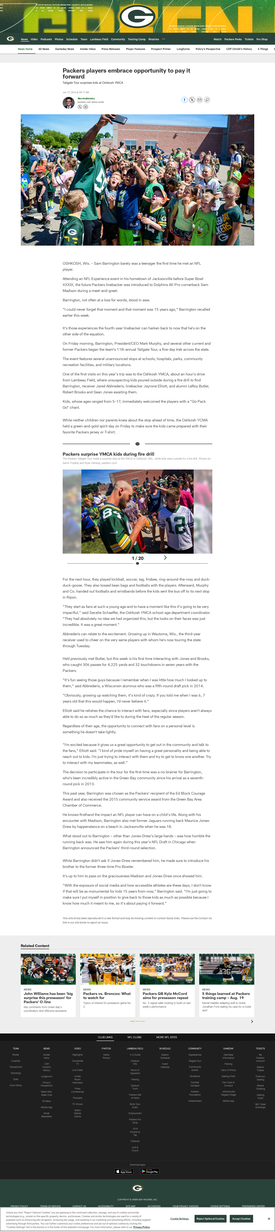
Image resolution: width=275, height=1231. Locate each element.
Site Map (131, 1206)
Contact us (79, 1206)
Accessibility (106, 1206)
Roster (16, 1054)
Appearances (195, 1054)
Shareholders (195, 1101)
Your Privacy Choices (185, 1206)
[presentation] (252, 1022)
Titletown (135, 1141)
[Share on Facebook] (185, 101)
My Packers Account (260, 1057)
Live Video (77, 1070)
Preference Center (253, 1206)
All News (46, 1101)
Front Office (16, 1085)
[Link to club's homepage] (10, 38)
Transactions (15, 1066)
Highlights (77, 1054)
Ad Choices (154, 1206)
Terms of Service (50, 1206)
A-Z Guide (135, 1054)
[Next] (165, 557)
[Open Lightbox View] (137, 520)
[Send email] (200, 101)
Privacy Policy (19, 1206)
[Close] (269, 1219)
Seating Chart (228, 1076)
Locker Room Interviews (78, 1079)
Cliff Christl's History (46, 1066)
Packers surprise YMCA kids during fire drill (108, 454)
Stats (15, 1079)
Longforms (46, 1076)
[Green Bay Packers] (137, 1188)
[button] (132, 1021)
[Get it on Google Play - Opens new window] (149, 1173)
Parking (135, 1079)
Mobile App (46, 1107)
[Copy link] (207, 100)
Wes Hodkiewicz (86, 98)
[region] (137, 1219)
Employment (135, 1113)
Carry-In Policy (228, 1070)
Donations (195, 1076)
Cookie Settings (220, 1206)
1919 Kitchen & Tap (135, 1131)
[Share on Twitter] (192, 101)
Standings (16, 1073)
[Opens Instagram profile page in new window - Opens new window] (85, 107)
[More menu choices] (163, 38)
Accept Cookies (241, 1218)
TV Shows (77, 1104)
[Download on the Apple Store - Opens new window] (124, 1172)
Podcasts (77, 1098)
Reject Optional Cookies (210, 1218)
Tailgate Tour (195, 1060)
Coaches (15, 1060)
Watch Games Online (77, 1113)
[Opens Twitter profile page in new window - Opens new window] (80, 107)
